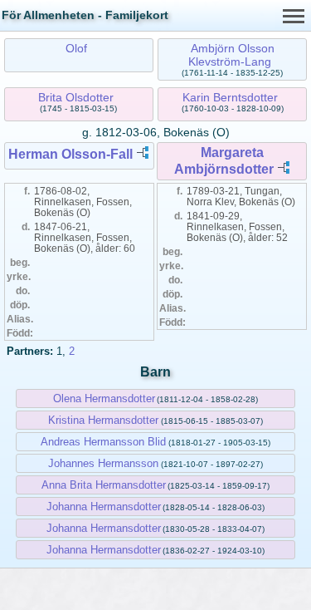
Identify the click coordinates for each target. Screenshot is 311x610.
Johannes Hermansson (103, 463)
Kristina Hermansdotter (103, 420)
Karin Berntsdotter (230, 97)
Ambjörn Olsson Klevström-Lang (231, 55)
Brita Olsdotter (76, 97)
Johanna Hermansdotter (103, 506)
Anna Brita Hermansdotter (103, 485)
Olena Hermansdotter (104, 398)
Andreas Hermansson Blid (103, 441)
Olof (76, 48)
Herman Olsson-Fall (70, 154)
